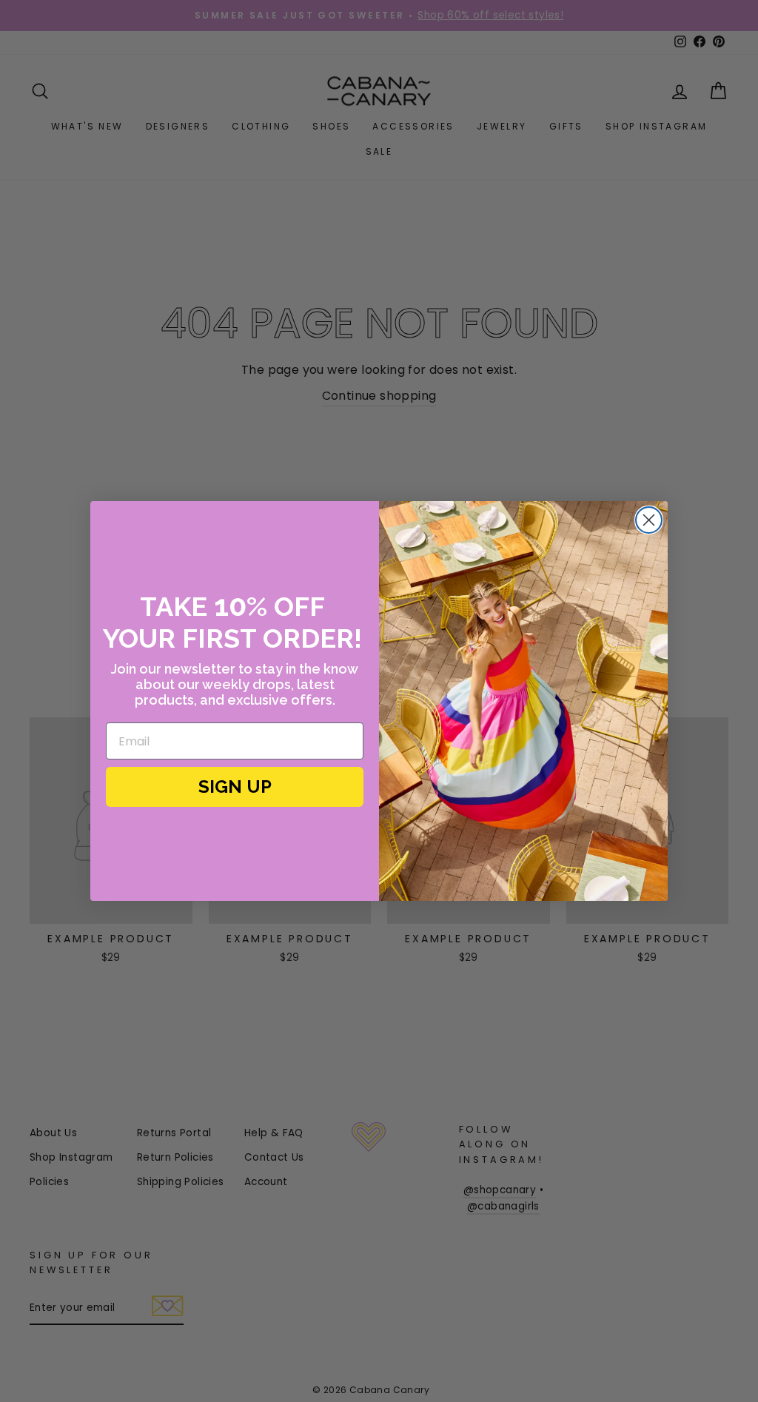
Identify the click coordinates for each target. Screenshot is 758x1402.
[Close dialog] (649, 520)
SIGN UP (235, 786)
